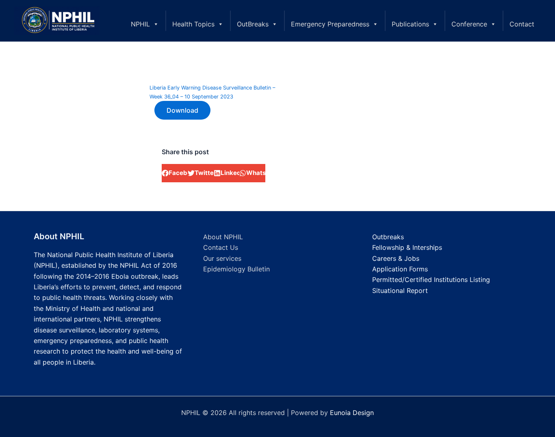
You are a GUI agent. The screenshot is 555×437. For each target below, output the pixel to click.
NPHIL (140, 24)
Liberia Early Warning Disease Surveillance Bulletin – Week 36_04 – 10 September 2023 (212, 92)
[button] (175, 173)
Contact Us (220, 247)
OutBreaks (253, 24)
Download (182, 110)
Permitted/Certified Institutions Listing (431, 279)
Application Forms (400, 269)
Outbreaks (388, 237)
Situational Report (400, 290)
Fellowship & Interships (407, 247)
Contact (521, 24)
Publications (410, 24)
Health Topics (193, 24)
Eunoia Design (352, 413)
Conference (469, 24)
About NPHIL (223, 237)
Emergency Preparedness (330, 24)
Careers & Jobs (395, 258)
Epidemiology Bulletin (236, 269)
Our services (222, 258)
